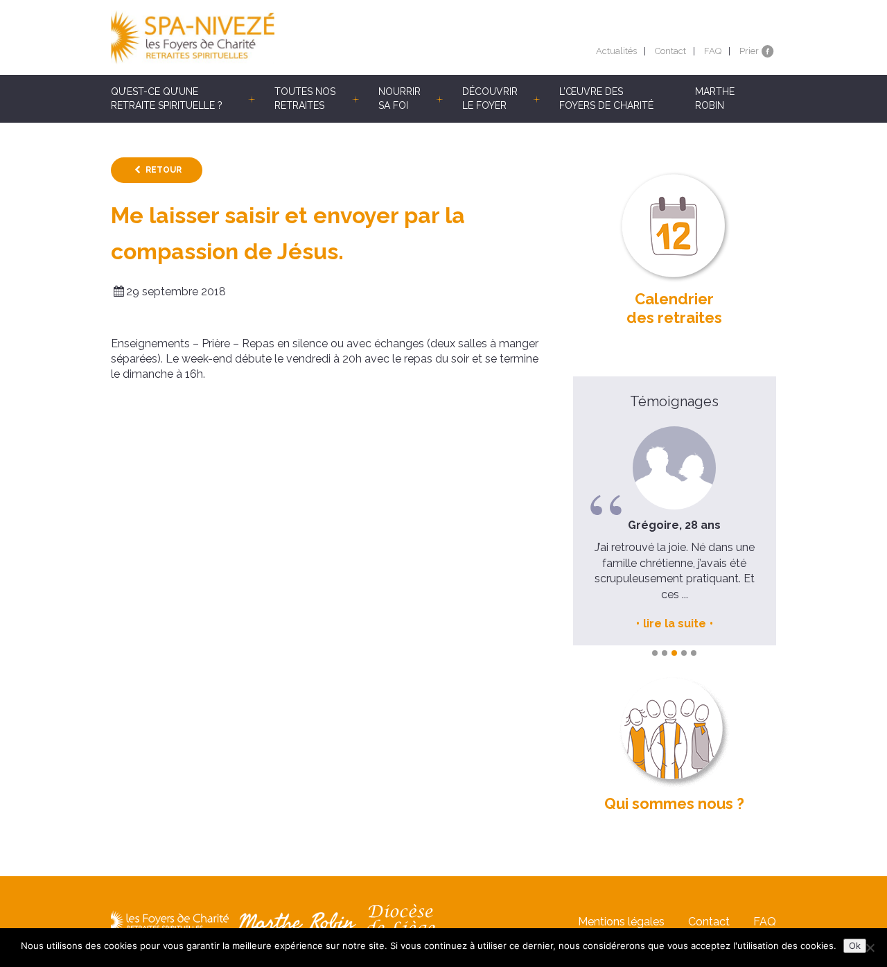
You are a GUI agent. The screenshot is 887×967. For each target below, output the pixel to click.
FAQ (712, 51)
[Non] (870, 948)
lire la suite (674, 623)
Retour (164, 170)
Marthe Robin (715, 98)
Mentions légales (621, 921)
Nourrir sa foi (399, 98)
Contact (670, 51)
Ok (855, 945)
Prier (749, 51)
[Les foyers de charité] (277, 37)
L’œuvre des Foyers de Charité (606, 98)
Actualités (616, 51)
